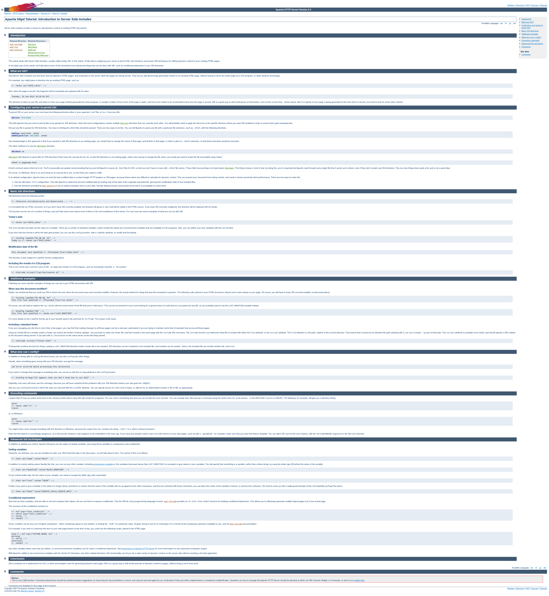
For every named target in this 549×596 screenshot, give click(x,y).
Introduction (526, 19)
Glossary (535, 5)
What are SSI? (528, 22)
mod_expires (16, 50)
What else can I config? (531, 37)
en (501, 23)
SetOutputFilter (36, 53)
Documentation (32, 13)
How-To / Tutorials (59, 13)
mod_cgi (14, 47)
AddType (32, 50)
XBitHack (32, 47)
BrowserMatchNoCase (38, 55)
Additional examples (530, 34)
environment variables (103, 464)
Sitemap (543, 5)
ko (514, 23)
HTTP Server (18, 13)
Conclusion (526, 47)
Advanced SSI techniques (532, 44)
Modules (510, 5)
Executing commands (531, 40)
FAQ (528, 5)
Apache (7, 13)
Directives (520, 5)
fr (506, 23)
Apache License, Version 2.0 (32, 591)
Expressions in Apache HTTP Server (138, 548)
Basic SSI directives (530, 31)
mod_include (16, 44)
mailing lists (359, 580)
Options (32, 44)
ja (510, 23)
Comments (526, 54)
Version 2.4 (45, 13)
